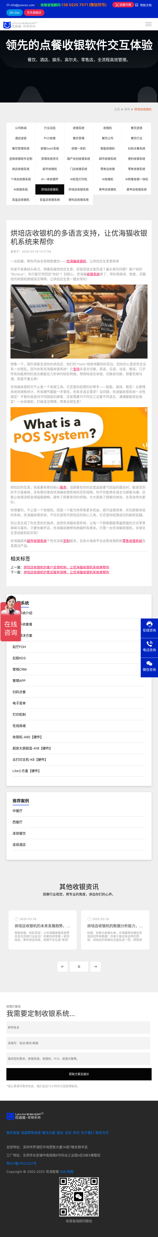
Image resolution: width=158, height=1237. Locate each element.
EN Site (15, 12)
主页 (117, 109)
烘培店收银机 (143, 109)
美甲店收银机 (107, 189)
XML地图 (66, 1172)
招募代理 (125, 4)
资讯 (127, 109)
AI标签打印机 (78, 179)
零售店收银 (107, 169)
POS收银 (50, 138)
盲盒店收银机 (20, 199)
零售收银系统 (136, 169)
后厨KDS (19, 658)
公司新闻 (21, 128)
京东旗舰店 (34, 12)
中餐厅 (17, 811)
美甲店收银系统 (137, 189)
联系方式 (102, 1133)
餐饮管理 (78, 138)
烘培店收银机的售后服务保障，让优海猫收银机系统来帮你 (66, 572)
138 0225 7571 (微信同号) (84, 5)
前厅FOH (19, 647)
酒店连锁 (21, 138)
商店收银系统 (20, 169)
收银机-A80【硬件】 (28, 737)
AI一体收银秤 (49, 179)
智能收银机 (107, 148)
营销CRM (20, 669)
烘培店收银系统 (79, 189)
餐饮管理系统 (20, 148)
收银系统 (78, 128)
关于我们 (87, 1133)
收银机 (107, 128)
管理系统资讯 (49, 158)
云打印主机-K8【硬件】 (30, 759)
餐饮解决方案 (22, 635)
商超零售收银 (31, 1133)
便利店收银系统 (79, 199)
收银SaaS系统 (50, 148)
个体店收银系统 (21, 179)
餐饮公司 (107, 138)
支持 (76, 369)
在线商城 (19, 726)
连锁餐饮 (19, 833)
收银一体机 (78, 148)
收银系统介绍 (22, 613)
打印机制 (19, 714)
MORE (79, 966)
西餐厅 (17, 822)
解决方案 (48, 1133)
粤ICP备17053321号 (21, 1163)
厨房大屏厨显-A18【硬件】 (32, 748)
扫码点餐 (19, 692)
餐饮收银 (13, 1133)
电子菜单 (19, 703)
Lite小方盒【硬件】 (27, 771)
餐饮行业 (136, 138)
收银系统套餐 (22, 624)
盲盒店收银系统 (50, 199)
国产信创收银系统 (78, 158)
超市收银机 (50, 169)
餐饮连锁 (136, 128)
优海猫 (71, 261)
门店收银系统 (78, 169)
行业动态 (50, 128)
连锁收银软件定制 (20, 158)
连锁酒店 (19, 845)
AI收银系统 (21, 189)
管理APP (19, 681)
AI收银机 (107, 179)
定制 (66, 541)
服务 (63, 487)
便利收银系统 (136, 158)
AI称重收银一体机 (136, 179)
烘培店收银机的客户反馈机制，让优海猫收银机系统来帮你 (66, 567)
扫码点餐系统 (136, 148)
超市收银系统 (107, 158)
